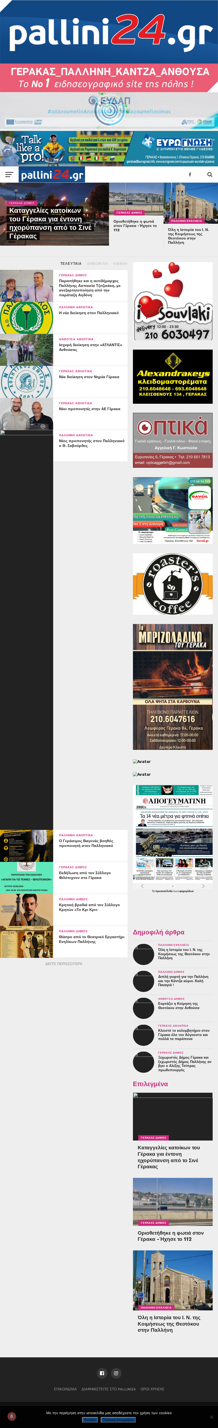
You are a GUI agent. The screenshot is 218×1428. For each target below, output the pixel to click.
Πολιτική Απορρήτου (118, 1420)
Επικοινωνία (65, 1389)
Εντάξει (90, 1420)
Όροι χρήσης (152, 1389)
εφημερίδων (186, 891)
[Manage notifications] (11, 1416)
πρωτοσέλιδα (164, 891)
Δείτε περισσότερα (63, 964)
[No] (211, 1417)
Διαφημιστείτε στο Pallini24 (109, 1389)
